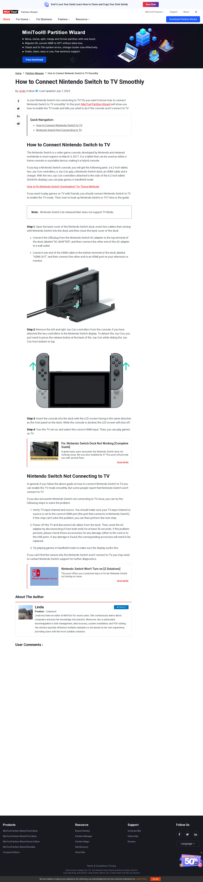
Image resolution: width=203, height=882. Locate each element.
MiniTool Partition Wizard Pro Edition (20, 836)
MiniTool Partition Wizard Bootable (19, 847)
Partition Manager (34, 73)
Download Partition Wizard (183, 19)
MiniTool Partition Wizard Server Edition (21, 841)
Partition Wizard (29, 12)
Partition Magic (82, 841)
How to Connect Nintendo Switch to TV (59, 125)
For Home (22, 19)
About (186, 12)
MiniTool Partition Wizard (95, 104)
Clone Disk (80, 852)
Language (187, 843)
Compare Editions (11, 852)
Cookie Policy (141, 879)
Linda (22, 91)
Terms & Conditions (97, 865)
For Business (44, 19)
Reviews (132, 841)
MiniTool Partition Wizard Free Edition (20, 831)
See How (151, 4)
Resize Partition (82, 831)
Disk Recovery (81, 847)
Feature (63, 19)
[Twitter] (36, 91)
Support (173, 12)
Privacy (112, 865)
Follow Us (122, 607)
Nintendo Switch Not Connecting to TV (59, 130)
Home (18, 73)
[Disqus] (73, 684)
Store (6, 19)
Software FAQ (134, 831)
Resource (82, 19)
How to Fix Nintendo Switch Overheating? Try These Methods (63, 186)
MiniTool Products (154, 12)
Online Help (133, 836)
